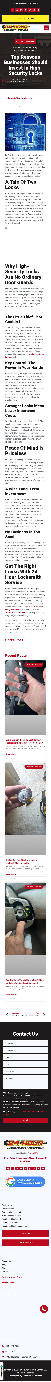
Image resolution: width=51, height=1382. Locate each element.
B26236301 (33, 3)
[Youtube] (25, 10)
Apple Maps (28, 1158)
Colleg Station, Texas (12, 1277)
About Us (6, 1268)
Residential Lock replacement (15, 1226)
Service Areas (8, 1261)
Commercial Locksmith (25, 41)
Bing (6, 1158)
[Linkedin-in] (21, 10)
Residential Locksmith (11, 1219)
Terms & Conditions (33, 1376)
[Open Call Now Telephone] (44, 1309)
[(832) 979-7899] (3, 1346)
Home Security (30, 48)
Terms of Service (30, 1112)
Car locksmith (8, 1209)
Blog (4, 1264)
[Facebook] (12, 10)
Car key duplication (10, 1222)
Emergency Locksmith (11, 1215)
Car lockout (7, 1205)
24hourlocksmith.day (15, 612)
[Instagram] (17, 10)
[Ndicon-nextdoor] (38, 1168)
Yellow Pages (16, 1158)
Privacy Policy (15, 1376)
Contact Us (7, 1271)
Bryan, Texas (8, 1282)
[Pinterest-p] (30, 10)
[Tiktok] (34, 10)
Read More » (11, 754)
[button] (46, 27)
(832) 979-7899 (12, 609)
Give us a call (35, 606)
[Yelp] (38, 10)
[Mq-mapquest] (43, 1168)
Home (17, 48)
